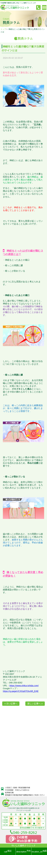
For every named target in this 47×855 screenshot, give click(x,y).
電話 (7, 851)
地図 (39, 851)
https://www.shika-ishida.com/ (24, 685)
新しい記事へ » (35, 703)
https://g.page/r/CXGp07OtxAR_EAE (21, 691)
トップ (3, 29)
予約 (23, 851)
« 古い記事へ (10, 703)
